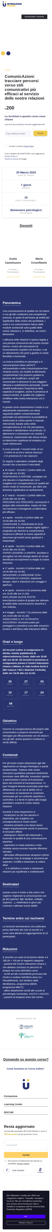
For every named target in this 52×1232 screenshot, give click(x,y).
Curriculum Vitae (13, 277)
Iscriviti (26, 1155)
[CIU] (26, 1036)
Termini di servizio (12, 159)
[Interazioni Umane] (21, 4)
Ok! (25, 1216)
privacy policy (23, 1164)
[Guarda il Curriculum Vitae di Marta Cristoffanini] (41, 244)
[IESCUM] (26, 1027)
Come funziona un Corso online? (25, 1068)
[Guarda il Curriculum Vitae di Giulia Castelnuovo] (15, 244)
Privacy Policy (29, 146)
